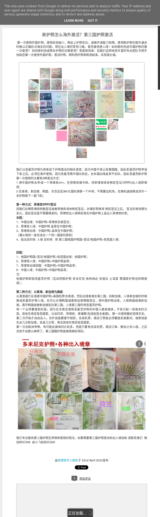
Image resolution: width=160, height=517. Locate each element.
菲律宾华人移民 (68, 460)
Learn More (74, 20)
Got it (93, 20)
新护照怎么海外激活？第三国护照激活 (77, 34)
